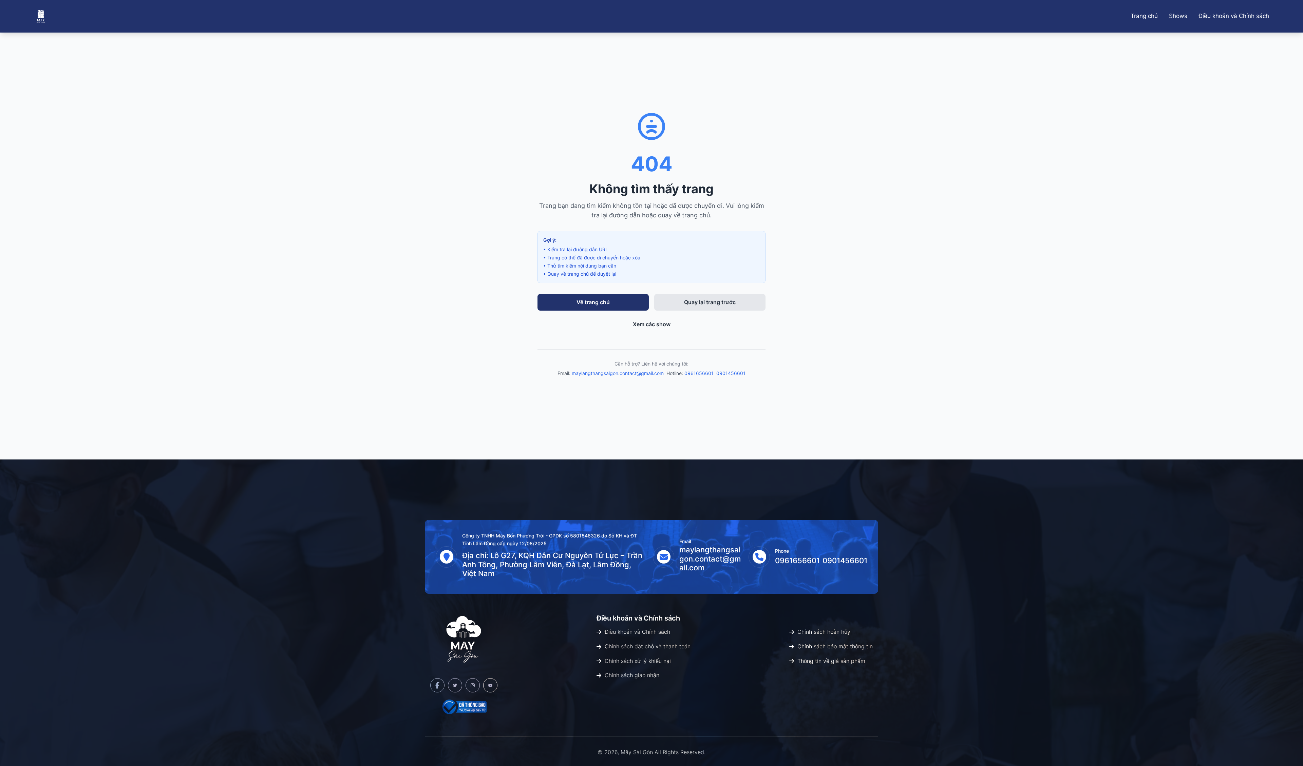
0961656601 (699, 373)
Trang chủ (1144, 16)
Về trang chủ (593, 302)
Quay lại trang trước (710, 302)
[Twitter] (455, 685)
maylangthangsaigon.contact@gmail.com (618, 373)
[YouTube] (490, 685)
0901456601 (730, 373)
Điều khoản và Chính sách (1233, 16)
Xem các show (652, 324)
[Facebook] (437, 685)
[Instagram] (473, 685)
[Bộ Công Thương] (464, 706)
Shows (1178, 16)
